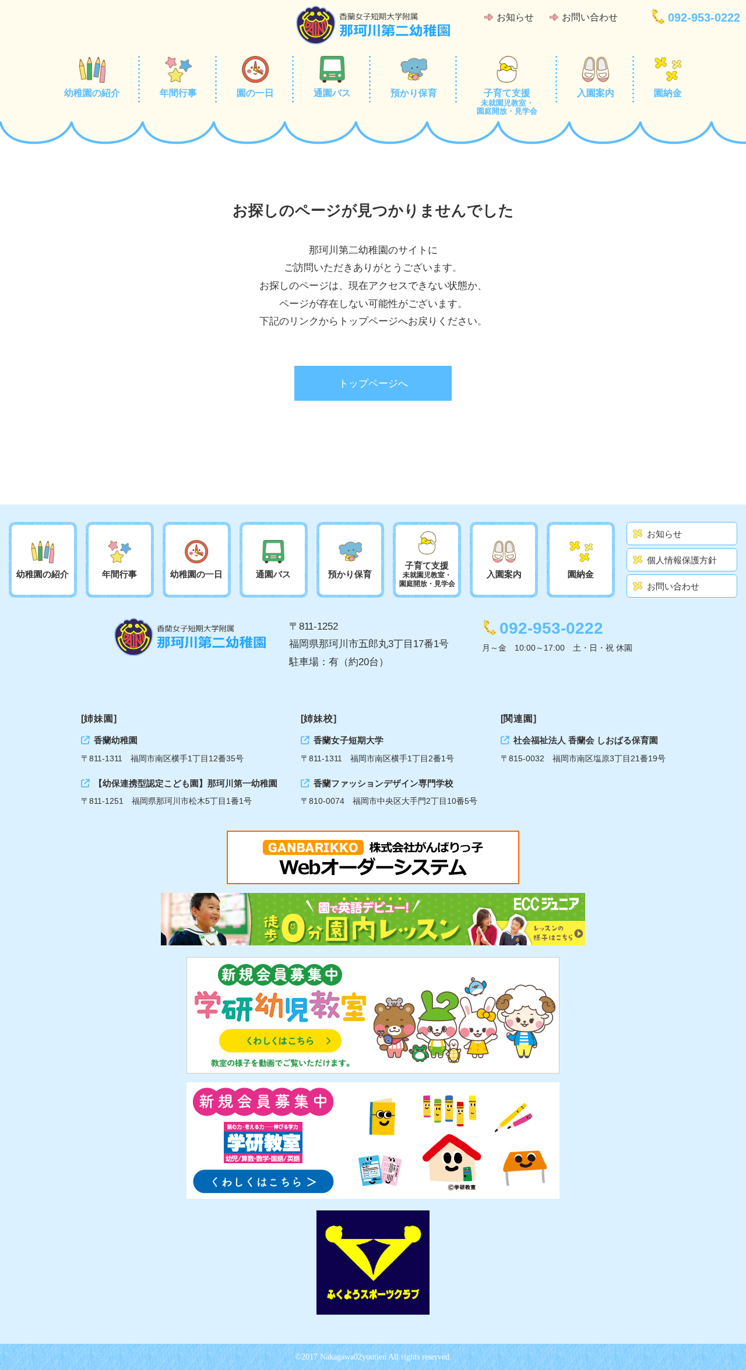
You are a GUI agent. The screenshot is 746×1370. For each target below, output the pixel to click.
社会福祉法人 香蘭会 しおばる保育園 (585, 740)
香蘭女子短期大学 (348, 740)
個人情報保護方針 (682, 560)
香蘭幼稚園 (116, 740)
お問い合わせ (590, 17)
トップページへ (373, 383)
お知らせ (515, 17)
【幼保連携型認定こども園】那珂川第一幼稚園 (185, 783)
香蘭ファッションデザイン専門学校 (383, 783)
